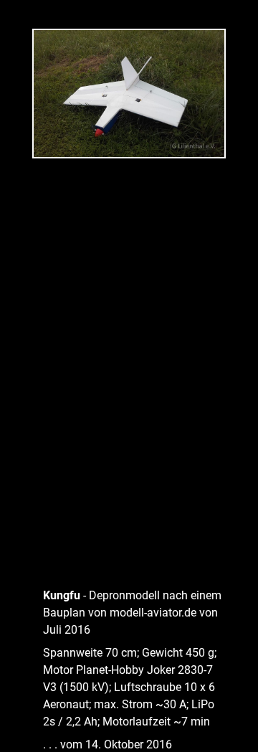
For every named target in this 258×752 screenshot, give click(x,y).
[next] (233, 354)
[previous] (25, 354)
